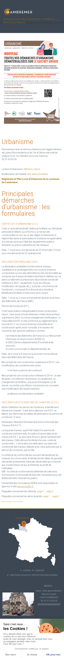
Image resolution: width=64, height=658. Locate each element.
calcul (37, 169)
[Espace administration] (58, 19)
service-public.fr (25, 486)
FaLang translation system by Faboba (12, 501)
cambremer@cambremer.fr (49, 604)
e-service (39, 570)
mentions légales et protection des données (33, 575)
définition (28, 169)
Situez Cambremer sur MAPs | (36, 19)
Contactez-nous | (12, 19)
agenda (27, 570)
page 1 (40, 491)
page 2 (49, 491)
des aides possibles (37, 174)
